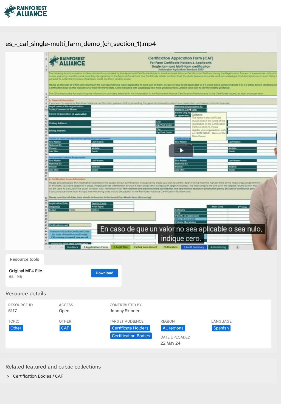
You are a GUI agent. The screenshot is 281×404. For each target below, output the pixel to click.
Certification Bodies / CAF (37, 376)
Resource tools (24, 259)
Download (104, 272)
